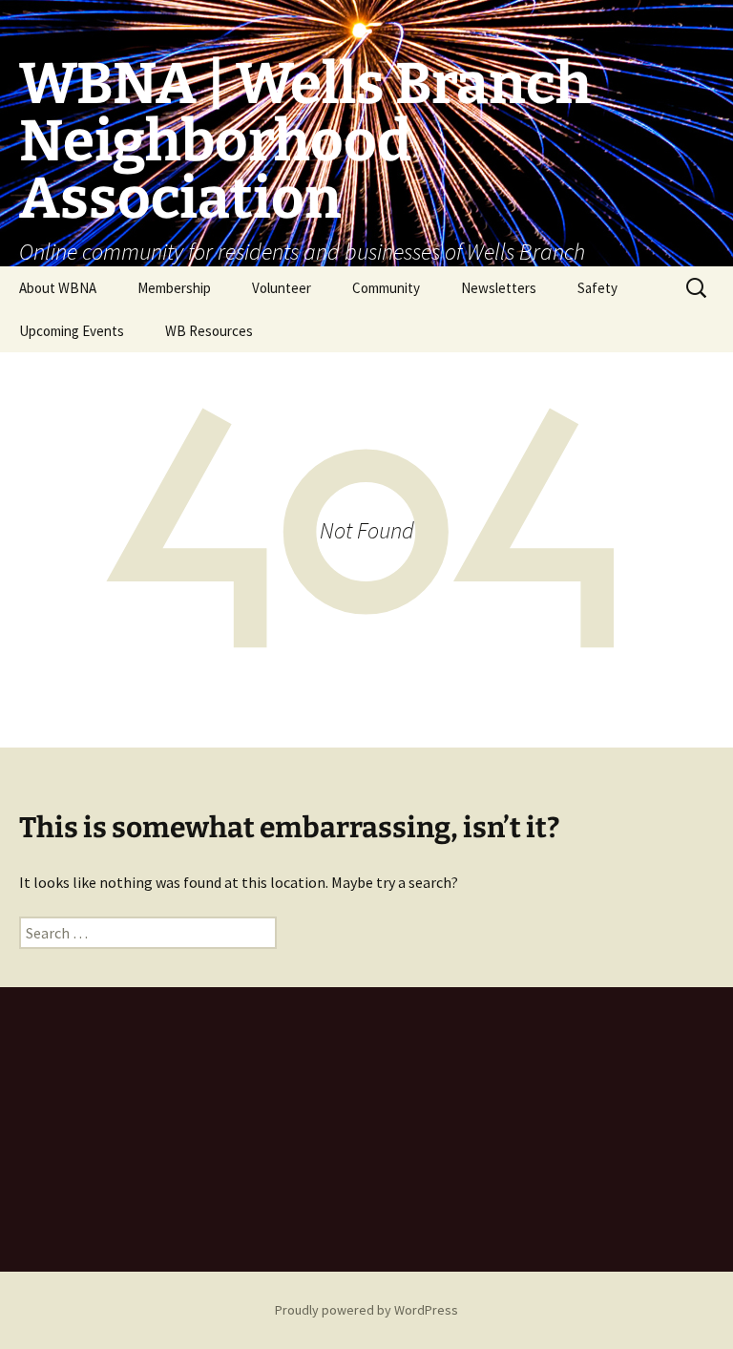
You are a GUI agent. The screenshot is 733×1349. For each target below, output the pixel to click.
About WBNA (57, 288)
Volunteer (281, 288)
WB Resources (209, 331)
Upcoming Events (71, 331)
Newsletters (498, 288)
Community (386, 288)
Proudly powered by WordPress (366, 1309)
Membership (174, 288)
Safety (597, 288)
